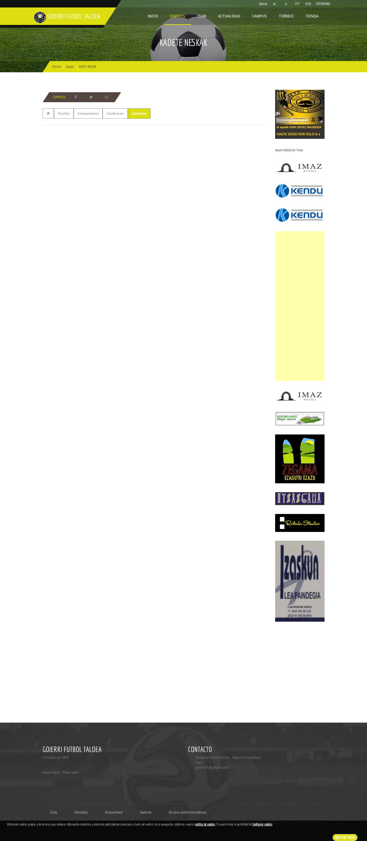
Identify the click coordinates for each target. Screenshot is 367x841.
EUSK (308, 4)
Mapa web (70, 772)
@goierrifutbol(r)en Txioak (289, 150)
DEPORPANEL (319, 4)
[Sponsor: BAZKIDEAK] (300, 114)
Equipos (177, 16)
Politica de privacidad (53, 792)
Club (201, 16)
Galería (145, 812)
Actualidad (229, 16)
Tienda (312, 16)
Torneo (286, 16)
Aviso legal (51, 772)
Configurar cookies (262, 824)
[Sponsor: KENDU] (300, 190)
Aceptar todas (345, 837)
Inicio (153, 16)
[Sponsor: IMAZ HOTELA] (300, 167)
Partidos (81, 812)
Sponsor (262, 4)
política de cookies (205, 824)
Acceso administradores (187, 812)
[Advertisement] (300, 306)
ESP (297, 4)
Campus (259, 16)
